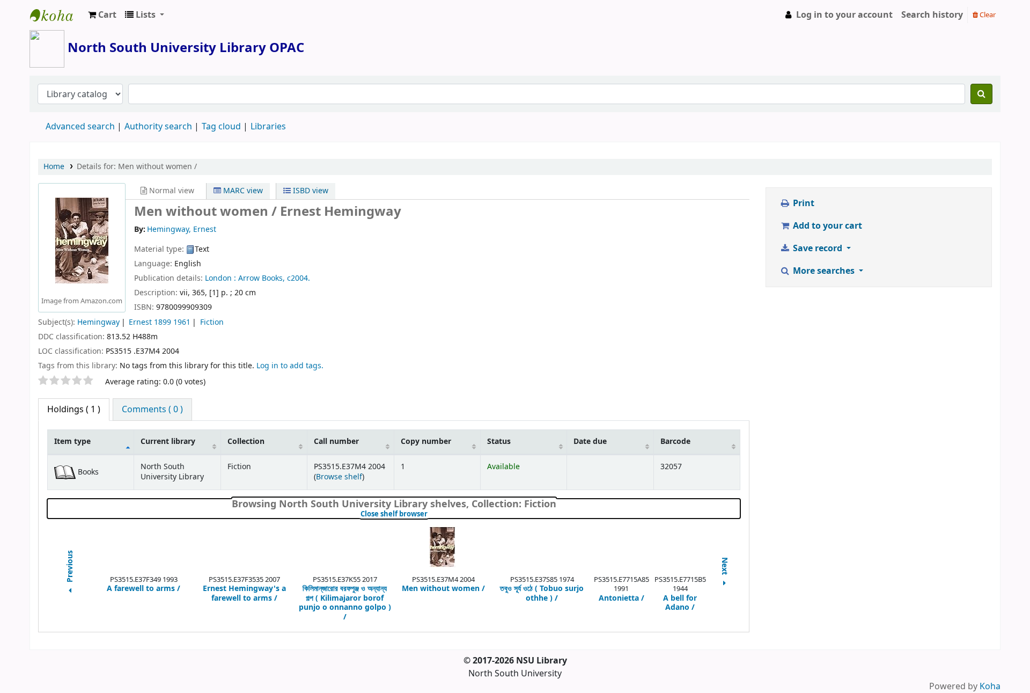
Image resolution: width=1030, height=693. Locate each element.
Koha (990, 686)
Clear (987, 15)
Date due (590, 441)
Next (725, 567)
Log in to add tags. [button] (289, 365)
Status (499, 441)
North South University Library (57, 15)
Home (53, 166)
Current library (168, 441)
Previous (70, 567)
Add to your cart (826, 226)
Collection (245, 441)
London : (220, 278)
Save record (817, 248)
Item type (72, 441)
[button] (102, 15)
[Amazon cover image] (82, 240)
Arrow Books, (261, 278)
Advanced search (80, 126)
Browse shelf (339, 477)
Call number (336, 441)
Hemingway (98, 322)
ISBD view (309, 190)
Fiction (212, 322)
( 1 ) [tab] (73, 409)
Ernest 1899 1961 (159, 322)
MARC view (242, 190)
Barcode (675, 441)
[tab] (152, 409)
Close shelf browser (429, 514)
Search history (932, 15)
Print (802, 203)
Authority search (158, 126)
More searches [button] (824, 271)
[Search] (981, 94)
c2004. (298, 278)
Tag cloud (221, 126)
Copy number (426, 441)
